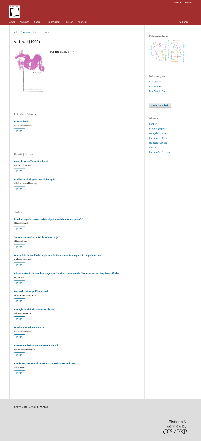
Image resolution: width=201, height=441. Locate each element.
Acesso (188, 2)
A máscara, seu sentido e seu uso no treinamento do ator (45, 363)
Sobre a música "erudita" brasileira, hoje (36, 237)
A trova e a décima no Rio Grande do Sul (36, 345)
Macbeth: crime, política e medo (31, 291)
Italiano (153, 147)
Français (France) (158, 133)
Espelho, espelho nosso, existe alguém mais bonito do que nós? (49, 219)
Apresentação (21, 121)
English (153, 123)
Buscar (69, 21)
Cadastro (177, 2)
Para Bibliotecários (157, 91)
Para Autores (155, 86)
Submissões (54, 21)
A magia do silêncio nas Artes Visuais (34, 309)
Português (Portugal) (160, 152)
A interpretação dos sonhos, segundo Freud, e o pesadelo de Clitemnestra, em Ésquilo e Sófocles (66, 273)
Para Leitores (155, 81)
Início (16, 32)
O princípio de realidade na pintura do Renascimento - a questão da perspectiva (57, 255)
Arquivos (24, 21)
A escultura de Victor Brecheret (31, 161)
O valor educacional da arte (29, 327)
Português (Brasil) (158, 137)
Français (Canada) (158, 142)
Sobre (37, 21)
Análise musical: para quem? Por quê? (35, 179)
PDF (21, 130)
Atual (12, 21)
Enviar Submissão (160, 105)
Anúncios (82, 21)
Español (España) (158, 128)
